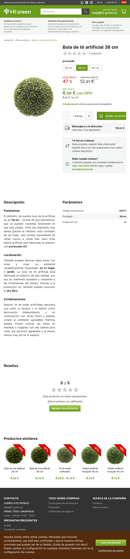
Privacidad (54, 507)
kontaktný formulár (82, 169)
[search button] (85, 12)
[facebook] (86, 2)
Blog (99, 2)
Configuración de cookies (111, 550)
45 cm (95, 67)
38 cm (82, 67)
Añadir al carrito (115, 115)
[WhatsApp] (82, 2)
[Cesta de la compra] (123, 11)
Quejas (7, 525)
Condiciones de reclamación (63, 503)
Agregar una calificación (65, 408)
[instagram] (91, 2)
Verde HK (8, 7)
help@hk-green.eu (104, 12)
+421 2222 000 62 (87, 165)
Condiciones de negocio (61, 511)
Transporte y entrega (15, 529)
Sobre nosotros (100, 507)
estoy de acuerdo (111, 542)
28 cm (68, 67)
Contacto (111, 2)
